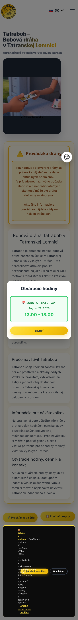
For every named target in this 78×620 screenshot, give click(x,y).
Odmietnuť (58, 571)
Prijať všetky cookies (34, 571)
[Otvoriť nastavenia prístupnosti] (66, 157)
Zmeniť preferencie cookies (24, 609)
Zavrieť (39, 330)
